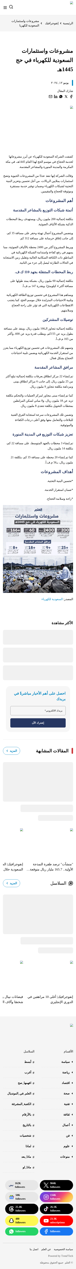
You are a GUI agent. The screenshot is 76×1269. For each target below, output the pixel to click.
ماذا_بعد (27, 1157)
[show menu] (5, 7)
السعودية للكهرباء (52, 599)
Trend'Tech (67, 1256)
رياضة (66, 1072)
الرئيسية (68, 23)
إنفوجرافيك (51, 23)
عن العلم (46, 1249)
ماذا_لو (28, 1168)
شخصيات (27, 1136)
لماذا (30, 1146)
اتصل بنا (34, 1249)
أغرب (29, 1073)
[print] (71, 96)
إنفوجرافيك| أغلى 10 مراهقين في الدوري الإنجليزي (50, 999)
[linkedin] (56, 96)
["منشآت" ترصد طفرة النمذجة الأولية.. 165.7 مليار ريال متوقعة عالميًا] (48, 842)
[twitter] (66, 96)
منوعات (65, 1156)
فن (68, 1135)
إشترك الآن (38, 722)
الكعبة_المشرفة (23, 1104)
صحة (67, 1093)
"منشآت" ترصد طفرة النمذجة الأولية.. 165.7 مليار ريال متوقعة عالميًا (51, 867)
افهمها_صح (26, 1083)
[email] (50, 96)
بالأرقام (28, 1115)
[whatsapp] (61, 96)
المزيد (13, 750)
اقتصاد (66, 1082)
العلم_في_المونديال (20, 1094)
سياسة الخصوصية (63, 1249)
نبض (17, 1185)
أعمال (66, 1125)
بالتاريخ (28, 1125)
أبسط (29, 1062)
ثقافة (66, 1114)
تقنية (67, 1104)
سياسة (65, 1061)
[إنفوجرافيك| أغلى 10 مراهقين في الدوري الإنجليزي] (48, 975)
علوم (67, 1146)
